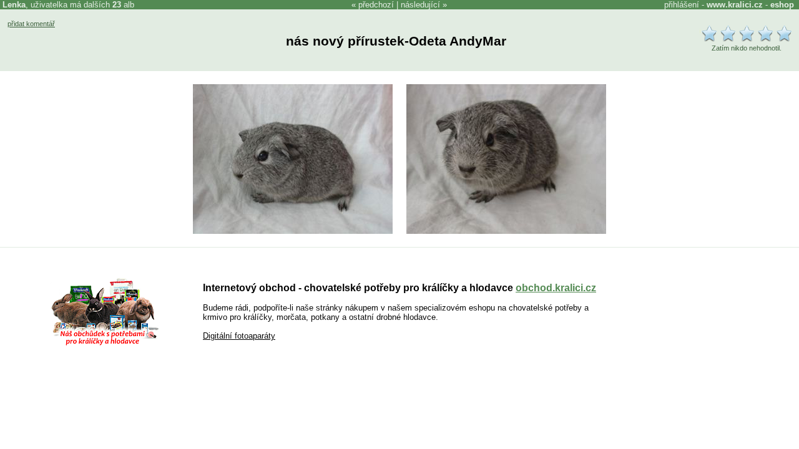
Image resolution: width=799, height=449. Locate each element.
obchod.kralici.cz (556, 287)
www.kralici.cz (735, 4)
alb (123, 4)
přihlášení (681, 4)
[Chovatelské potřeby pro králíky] (105, 344)
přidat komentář (31, 23)
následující (420, 4)
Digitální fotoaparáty (239, 335)
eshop (782, 4)
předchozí (376, 4)
